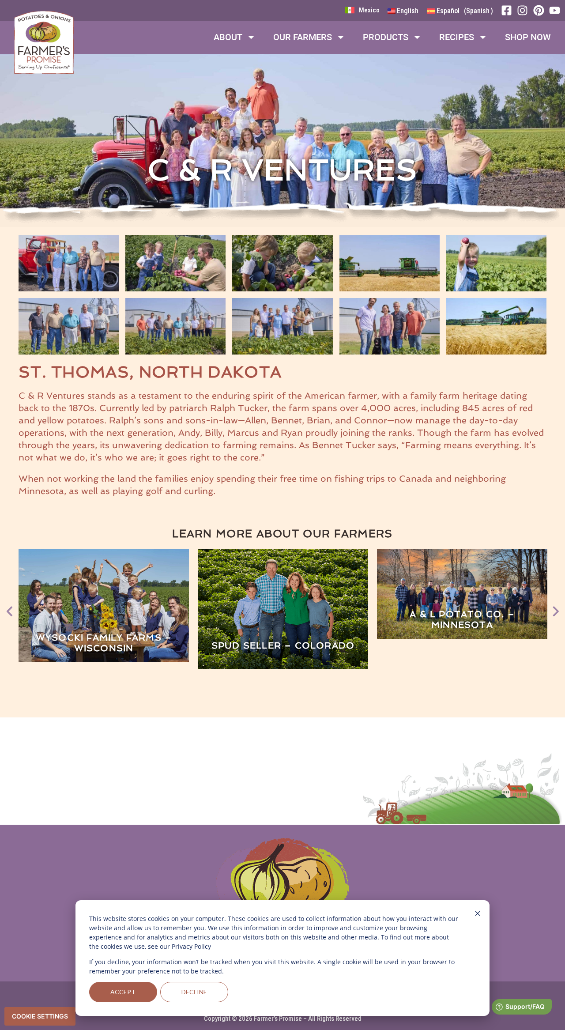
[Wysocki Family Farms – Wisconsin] (104, 605)
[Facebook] (509, 10)
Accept (123, 992)
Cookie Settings (40, 1016)
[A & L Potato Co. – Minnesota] (462, 594)
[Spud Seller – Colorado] (283, 610)
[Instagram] (525, 10)
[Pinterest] (541, 10)
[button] (9, 608)
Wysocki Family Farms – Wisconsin (104, 642)
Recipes (456, 37)
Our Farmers (302, 37)
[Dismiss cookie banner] (478, 914)
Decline (194, 992)
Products (385, 37)
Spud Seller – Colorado (282, 645)
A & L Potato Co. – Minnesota (462, 619)
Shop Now (528, 37)
